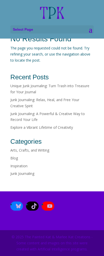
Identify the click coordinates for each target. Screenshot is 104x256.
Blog (14, 158)
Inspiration (19, 165)
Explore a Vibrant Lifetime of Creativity (41, 127)
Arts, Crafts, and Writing (29, 150)
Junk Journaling (22, 173)
